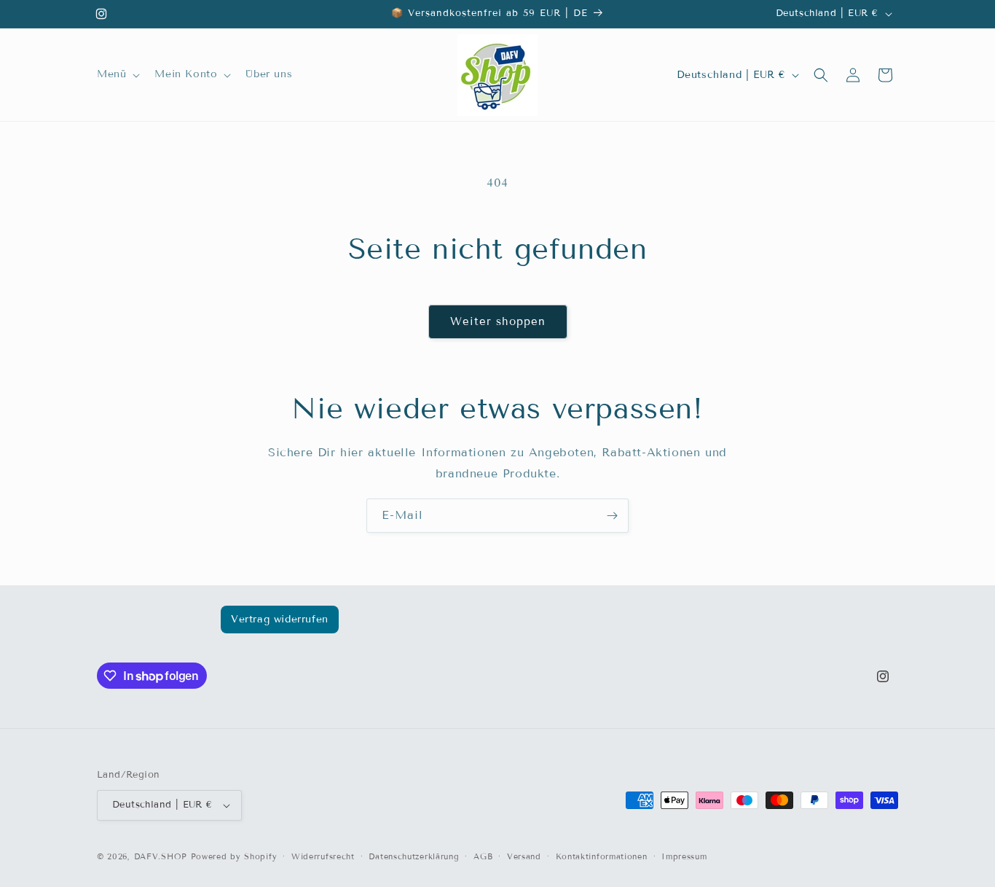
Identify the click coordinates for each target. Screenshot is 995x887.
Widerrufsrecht (323, 856)
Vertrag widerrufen (280, 619)
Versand (524, 856)
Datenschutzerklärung (414, 856)
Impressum (684, 856)
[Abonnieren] (612, 516)
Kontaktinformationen (602, 856)
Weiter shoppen (498, 321)
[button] (117, 74)
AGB (482, 856)
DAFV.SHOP (160, 856)
